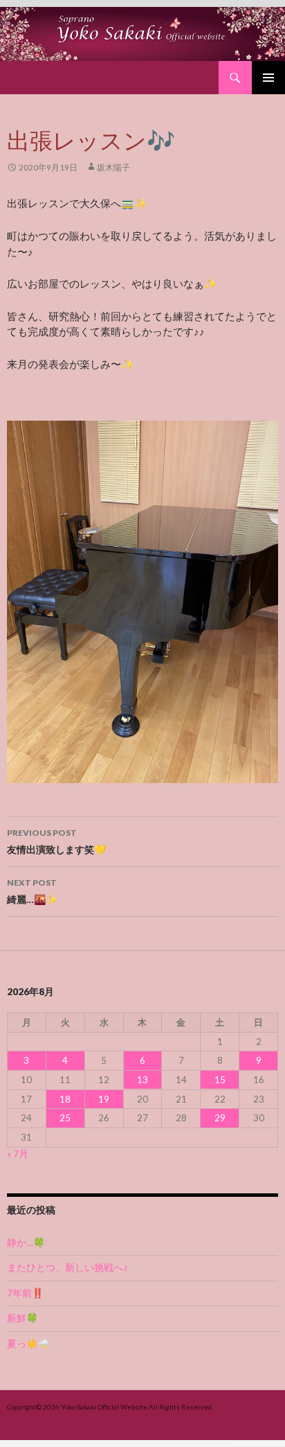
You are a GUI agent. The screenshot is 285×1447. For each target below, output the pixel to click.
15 (220, 1079)
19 (103, 1099)
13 (142, 1079)
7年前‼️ (25, 1293)
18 (65, 1099)
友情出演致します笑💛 (56, 841)
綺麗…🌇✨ (32, 891)
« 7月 (17, 1153)
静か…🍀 (26, 1242)
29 (220, 1117)
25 (65, 1117)
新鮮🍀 (22, 1318)
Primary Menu (268, 77)
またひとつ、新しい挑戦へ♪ (67, 1267)
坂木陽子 (113, 167)
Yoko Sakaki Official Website (104, 1407)
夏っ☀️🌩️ (28, 1343)
